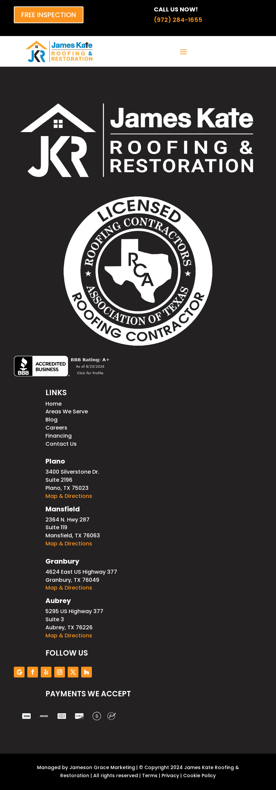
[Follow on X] (73, 672)
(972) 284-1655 (178, 19)
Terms (150, 775)
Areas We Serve (66, 411)
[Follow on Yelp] (46, 672)
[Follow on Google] (19, 672)
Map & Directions (68, 496)
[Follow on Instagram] (59, 672)
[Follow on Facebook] (32, 672)
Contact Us (61, 444)
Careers (56, 428)
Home (53, 404)
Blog (51, 419)
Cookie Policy (199, 775)
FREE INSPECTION (48, 15)
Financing (58, 436)
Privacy (170, 775)
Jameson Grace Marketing (102, 767)
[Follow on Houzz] (86, 672)
